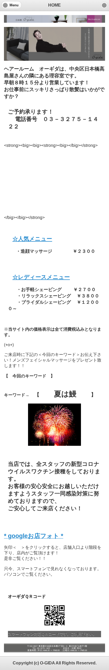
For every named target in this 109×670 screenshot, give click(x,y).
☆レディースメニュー (41, 277)
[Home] (104, 5)
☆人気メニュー (32, 239)
